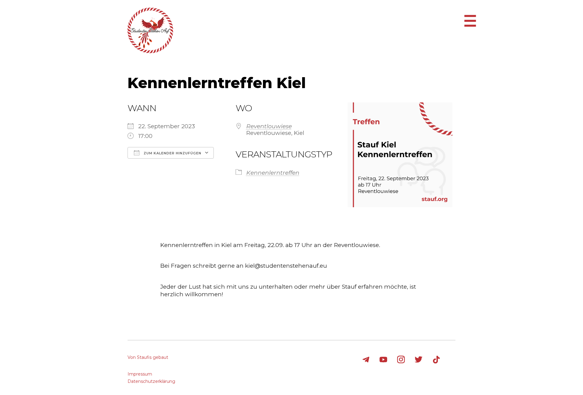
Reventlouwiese (269, 126)
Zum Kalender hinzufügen (171, 153)
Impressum (140, 374)
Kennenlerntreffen (272, 172)
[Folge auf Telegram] (365, 359)
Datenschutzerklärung (151, 381)
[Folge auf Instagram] (401, 359)
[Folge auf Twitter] (418, 359)
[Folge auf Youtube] (383, 359)
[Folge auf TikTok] (436, 359)
